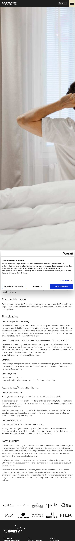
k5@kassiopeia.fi (13, 355)
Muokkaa (36, 286)
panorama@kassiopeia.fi (30, 355)
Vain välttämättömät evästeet (14, 286)
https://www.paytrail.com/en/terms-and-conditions (37, 380)
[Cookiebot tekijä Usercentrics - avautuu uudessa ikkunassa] (64, 253)
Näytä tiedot (64, 280)
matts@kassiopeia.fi (33, 336)
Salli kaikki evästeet (61, 286)
